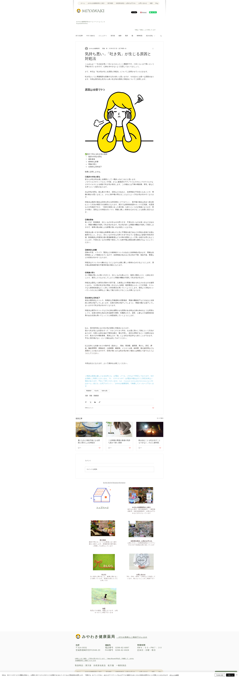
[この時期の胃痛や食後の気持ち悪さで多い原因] (119, 429)
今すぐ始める (90, 36)
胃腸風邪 (88, 391)
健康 (120, 36)
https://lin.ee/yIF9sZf (113, 658)
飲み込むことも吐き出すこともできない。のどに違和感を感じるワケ (149, 441)
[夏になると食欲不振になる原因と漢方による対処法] (89, 429)
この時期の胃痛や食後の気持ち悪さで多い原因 (119, 441)
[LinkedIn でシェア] (95, 402)
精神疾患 (139, 36)
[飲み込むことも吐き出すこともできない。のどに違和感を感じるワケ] (149, 429)
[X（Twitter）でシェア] (90, 402)
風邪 (126, 36)
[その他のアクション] (153, 48)
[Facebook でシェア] (86, 402)
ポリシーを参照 (174, 675)
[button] (161, 35)
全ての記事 (79, 36)
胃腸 (90, 395)
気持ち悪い (105, 391)
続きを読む (149, 36)
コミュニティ (102, 36)
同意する (230, 675)
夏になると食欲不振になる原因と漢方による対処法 (89, 441)
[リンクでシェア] (99, 402)
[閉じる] (237, 675)
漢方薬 (113, 36)
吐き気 (96, 391)
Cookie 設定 (219, 675)
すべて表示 (160, 418)
